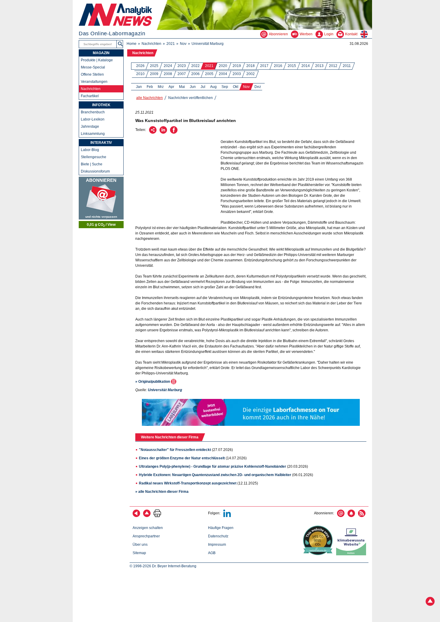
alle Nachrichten (149, 98)
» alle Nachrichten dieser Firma (162, 492)
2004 (223, 74)
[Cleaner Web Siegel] (352, 554)
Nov (183, 44)
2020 (223, 66)
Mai (182, 87)
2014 (305, 66)
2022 (195, 66)
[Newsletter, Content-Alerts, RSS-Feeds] (101, 198)
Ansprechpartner (146, 536)
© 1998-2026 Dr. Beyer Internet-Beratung (163, 566)
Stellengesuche (93, 157)
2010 (140, 74)
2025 (154, 66)
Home (131, 44)
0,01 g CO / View (101, 224)
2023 (181, 66)
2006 (195, 74)
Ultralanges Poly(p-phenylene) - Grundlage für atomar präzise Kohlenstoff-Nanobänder (212, 466)
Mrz (161, 87)
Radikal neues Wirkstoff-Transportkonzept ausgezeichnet (187, 483)
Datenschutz (218, 536)
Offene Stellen (92, 74)
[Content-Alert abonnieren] (351, 516)
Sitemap (139, 553)
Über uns (140, 544)
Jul (203, 87)
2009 (154, 74)
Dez (257, 87)
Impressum (217, 544)
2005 (209, 74)
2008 (168, 74)
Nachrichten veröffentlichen (190, 98)
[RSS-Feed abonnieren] (361, 516)
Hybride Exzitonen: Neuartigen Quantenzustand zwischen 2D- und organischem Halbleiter (215, 475)
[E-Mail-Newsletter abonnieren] (341, 516)
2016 (278, 66)
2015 (292, 66)
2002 (250, 74)
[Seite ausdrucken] (157, 516)
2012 (333, 66)
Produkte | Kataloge (97, 60)
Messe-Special (93, 67)
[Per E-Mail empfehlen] (153, 132)
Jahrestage (90, 126)
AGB (212, 553)
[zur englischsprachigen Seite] (366, 34)
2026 (140, 66)
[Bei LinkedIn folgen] (227, 516)
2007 (181, 74)
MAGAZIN (101, 53)
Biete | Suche (91, 164)
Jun (193, 87)
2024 (168, 66)
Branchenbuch (93, 112)
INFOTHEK (101, 105)
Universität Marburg (208, 44)
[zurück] (136, 516)
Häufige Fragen (220, 528)
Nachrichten (151, 44)
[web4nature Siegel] (319, 554)
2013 (319, 66)
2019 (237, 66)
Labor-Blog (90, 150)
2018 (250, 66)
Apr (171, 87)
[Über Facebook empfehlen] (173, 132)
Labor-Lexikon (92, 119)
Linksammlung (93, 134)
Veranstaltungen (94, 82)
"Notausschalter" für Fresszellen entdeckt (175, 450)
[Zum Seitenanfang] (147, 516)
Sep (224, 87)
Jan (139, 87)
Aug (213, 87)
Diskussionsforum (95, 171)
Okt (235, 87)
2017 (264, 66)
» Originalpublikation (153, 381)
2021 (170, 44)
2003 (237, 74)
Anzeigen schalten (148, 528)
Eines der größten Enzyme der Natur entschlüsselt (182, 458)
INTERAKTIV (101, 143)
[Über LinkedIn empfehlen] (163, 132)
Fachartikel (90, 96)
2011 (347, 66)
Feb (150, 87)
